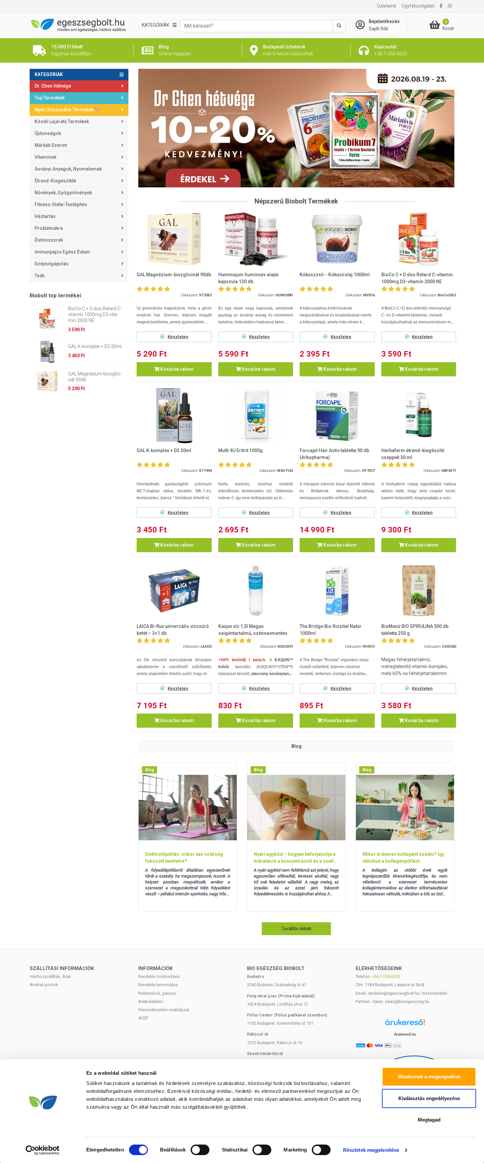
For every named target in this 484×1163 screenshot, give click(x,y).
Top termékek (50, 97)
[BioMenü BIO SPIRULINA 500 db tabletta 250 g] (418, 591)
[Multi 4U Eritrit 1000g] (255, 415)
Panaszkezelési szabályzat (163, 1009)
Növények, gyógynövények (63, 192)
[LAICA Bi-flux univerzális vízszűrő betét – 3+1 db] (174, 591)
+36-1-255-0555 (386, 976)
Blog (149, 770)
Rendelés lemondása (158, 984)
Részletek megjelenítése (371, 1150)
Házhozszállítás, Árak (50, 976)
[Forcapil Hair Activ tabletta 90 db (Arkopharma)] (337, 415)
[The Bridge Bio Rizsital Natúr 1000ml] (337, 591)
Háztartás (45, 216)
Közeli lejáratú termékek (62, 121)
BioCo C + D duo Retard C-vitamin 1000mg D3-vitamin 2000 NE (94, 314)
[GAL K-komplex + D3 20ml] (174, 415)
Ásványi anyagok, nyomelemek (68, 169)
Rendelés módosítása (158, 976)
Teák (39, 275)
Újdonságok (48, 133)
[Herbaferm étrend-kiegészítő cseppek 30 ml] (418, 415)
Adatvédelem (150, 1001)
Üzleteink (386, 6)
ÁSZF (143, 1017)
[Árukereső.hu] (405, 1024)
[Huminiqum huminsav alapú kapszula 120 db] (255, 239)
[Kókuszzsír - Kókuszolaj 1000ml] (337, 239)
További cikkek (296, 928)
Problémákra (49, 228)
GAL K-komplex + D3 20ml (94, 346)
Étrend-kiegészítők (55, 180)
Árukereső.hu (405, 1034)
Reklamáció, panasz (157, 993)
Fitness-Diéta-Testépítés (61, 204)
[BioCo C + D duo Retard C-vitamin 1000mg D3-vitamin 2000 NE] (418, 239)
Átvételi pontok (44, 984)
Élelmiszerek (49, 240)
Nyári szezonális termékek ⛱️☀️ (70, 109)
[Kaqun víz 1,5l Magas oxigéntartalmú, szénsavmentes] (255, 591)
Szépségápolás (51, 263)
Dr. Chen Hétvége (53, 86)
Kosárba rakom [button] (176, 369)
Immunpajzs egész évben (62, 252)
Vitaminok (45, 157)
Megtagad (429, 1119)
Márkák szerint (51, 145)
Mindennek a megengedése (429, 1076)
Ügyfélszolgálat (418, 6)
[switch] (200, 1150)
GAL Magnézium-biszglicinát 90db (94, 376)
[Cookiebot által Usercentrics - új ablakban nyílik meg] (42, 1150)
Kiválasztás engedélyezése (429, 1098)
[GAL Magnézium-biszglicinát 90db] (174, 239)
